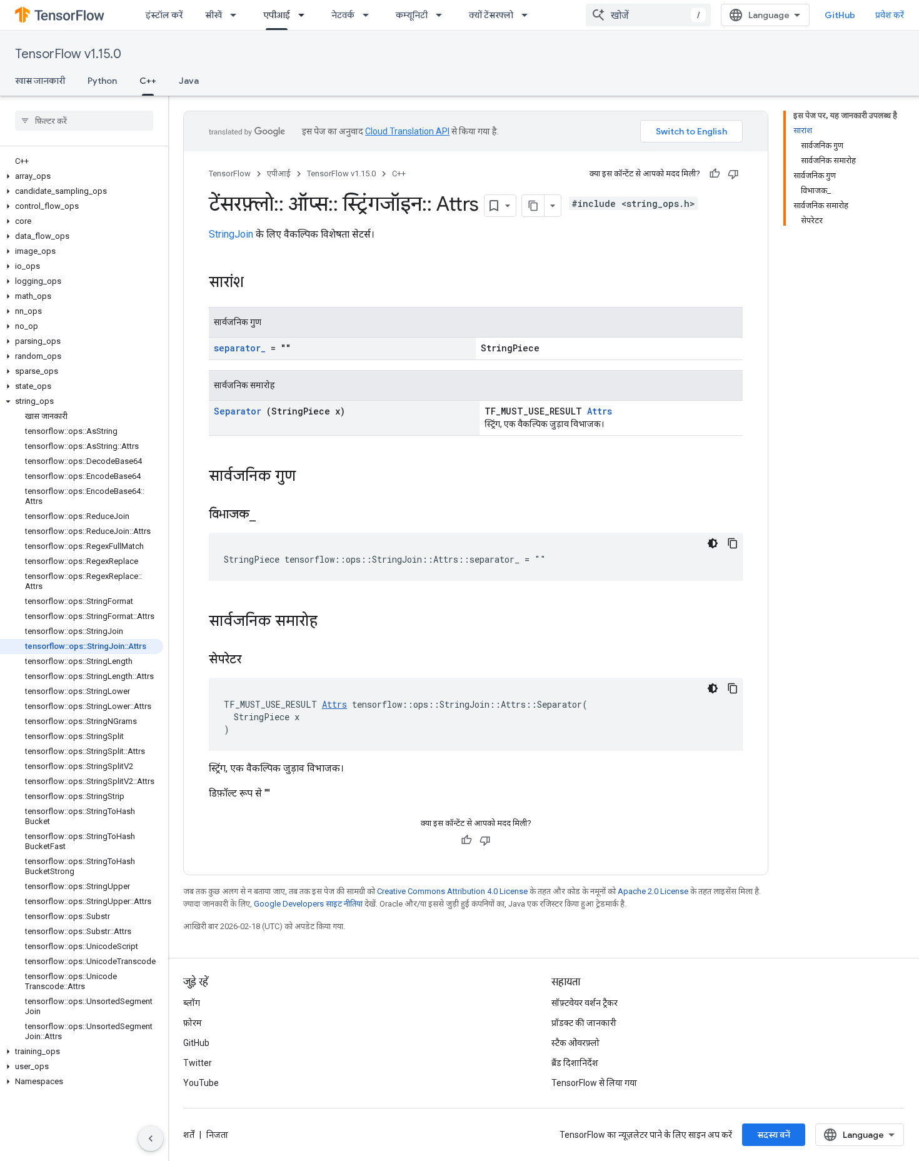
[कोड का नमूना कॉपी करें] (733, 543)
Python (102, 80)
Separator (237, 411)
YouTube (201, 1083)
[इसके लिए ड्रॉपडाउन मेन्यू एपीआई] (305, 15)
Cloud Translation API (407, 131)
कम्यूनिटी (412, 15)
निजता (217, 1135)
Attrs (599, 411)
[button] (81, 176)
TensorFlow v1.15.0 (68, 54)
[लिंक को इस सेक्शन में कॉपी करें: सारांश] (260, 283)
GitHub (840, 15)
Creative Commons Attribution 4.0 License (452, 891)
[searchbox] (84, 121)
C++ (147, 80)
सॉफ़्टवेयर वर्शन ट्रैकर (584, 1003)
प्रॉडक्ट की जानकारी (583, 1023)
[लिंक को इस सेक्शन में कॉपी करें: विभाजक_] (271, 515)
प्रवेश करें (889, 15)
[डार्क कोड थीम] (713, 543)
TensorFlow (230, 173)
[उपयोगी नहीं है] (733, 173)
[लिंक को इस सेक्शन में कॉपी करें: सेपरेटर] (256, 660)
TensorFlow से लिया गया (594, 1083)
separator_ (240, 348)
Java (189, 80)
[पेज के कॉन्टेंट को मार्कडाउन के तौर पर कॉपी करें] (533, 205)
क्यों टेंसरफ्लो (491, 15)
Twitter (197, 1063)
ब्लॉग (191, 1003)
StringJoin (231, 234)
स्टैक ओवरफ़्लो (575, 1043)
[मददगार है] (714, 173)
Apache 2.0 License (653, 891)
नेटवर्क (342, 15)
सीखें (213, 15)
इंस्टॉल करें (164, 15)
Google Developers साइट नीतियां (308, 903)
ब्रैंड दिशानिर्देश (574, 1063)
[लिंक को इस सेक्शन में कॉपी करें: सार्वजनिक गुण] (308, 477)
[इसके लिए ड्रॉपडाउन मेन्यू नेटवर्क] (369, 15)
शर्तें (188, 1135)
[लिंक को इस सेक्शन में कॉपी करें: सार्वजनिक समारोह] (330, 622)
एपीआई (276, 15)
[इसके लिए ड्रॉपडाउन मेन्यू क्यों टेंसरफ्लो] (528, 15)
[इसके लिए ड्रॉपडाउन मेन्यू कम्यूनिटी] (443, 15)
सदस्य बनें (773, 1134)
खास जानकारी (40, 80)
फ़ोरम (192, 1023)
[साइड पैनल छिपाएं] (150, 1138)
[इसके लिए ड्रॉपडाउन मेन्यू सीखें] (237, 15)
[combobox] (648, 15)
